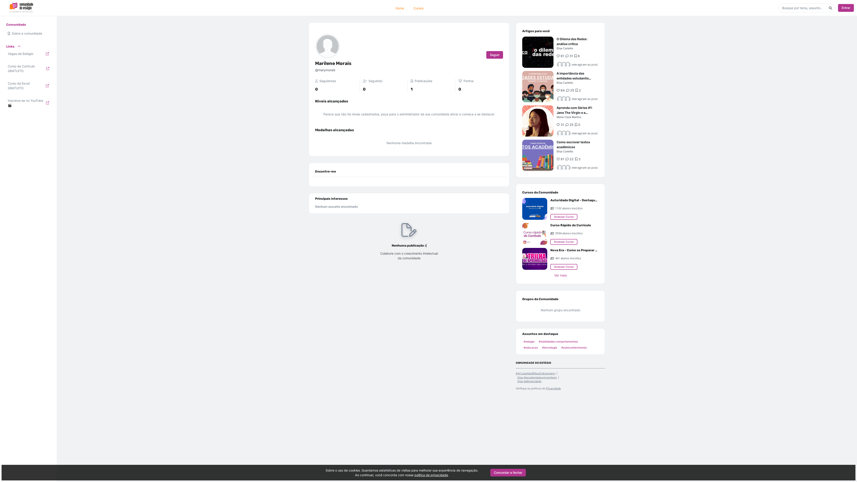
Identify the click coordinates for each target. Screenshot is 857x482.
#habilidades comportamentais (558, 341)
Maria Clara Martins (569, 117)
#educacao (531, 347)
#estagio (529, 341)
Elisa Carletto (565, 48)
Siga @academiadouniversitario (537, 377)
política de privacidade (431, 475)
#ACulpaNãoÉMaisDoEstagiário (535, 373)
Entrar (846, 8)
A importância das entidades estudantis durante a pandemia (573, 78)
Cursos (418, 8)
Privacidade (553, 388)
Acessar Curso (564, 216)
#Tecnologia (549, 347)
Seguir (494, 55)
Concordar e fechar (508, 472)
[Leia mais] (537, 52)
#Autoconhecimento (574, 347)
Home (399, 8)
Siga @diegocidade (529, 381)
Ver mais (560, 275)
